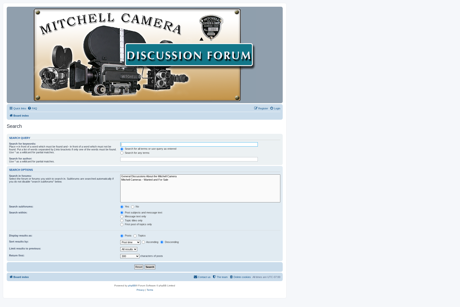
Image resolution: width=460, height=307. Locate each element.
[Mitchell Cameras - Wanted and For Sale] (200, 180)
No (137, 206)
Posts (128, 235)
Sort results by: (19, 241)
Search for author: (20, 158)
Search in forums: (20, 175)
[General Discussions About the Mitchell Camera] (200, 176)
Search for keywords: (22, 143)
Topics (141, 235)
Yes (126, 206)
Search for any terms (137, 152)
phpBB (132, 285)
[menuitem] (32, 108)
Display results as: (20, 235)
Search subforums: (21, 206)
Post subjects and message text (143, 212)
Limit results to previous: (25, 248)
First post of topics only (138, 224)
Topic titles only (133, 220)
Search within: (18, 212)
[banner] (145, 55)
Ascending (152, 242)
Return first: (16, 255)
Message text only (135, 216)
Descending (171, 242)
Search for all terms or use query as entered (150, 148)
